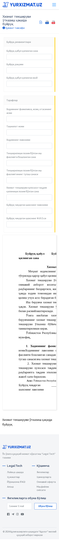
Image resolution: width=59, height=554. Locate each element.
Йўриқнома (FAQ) (16, 482)
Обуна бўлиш (45, 506)
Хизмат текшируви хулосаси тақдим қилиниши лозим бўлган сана (26, 189)
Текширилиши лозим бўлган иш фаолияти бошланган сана (24, 155)
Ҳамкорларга (44, 477)
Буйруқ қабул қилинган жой (21, 77)
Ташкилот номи (15, 126)
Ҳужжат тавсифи (15, 27)
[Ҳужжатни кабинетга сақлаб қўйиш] (41, 22)
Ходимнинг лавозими (18, 139)
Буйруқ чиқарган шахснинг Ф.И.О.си (26, 218)
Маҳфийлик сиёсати (43, 488)
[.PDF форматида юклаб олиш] (53, 22)
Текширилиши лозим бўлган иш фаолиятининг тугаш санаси (24, 172)
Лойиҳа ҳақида (15, 472)
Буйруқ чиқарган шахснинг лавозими (27, 204)
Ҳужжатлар (13, 477)
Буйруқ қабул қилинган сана (22, 50)
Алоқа (10, 487)
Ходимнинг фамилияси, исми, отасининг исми (28, 111)
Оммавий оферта (46, 482)
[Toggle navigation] (54, 4)
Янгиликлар (43, 472)
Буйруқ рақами (14, 64)
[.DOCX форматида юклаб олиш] (47, 22)
